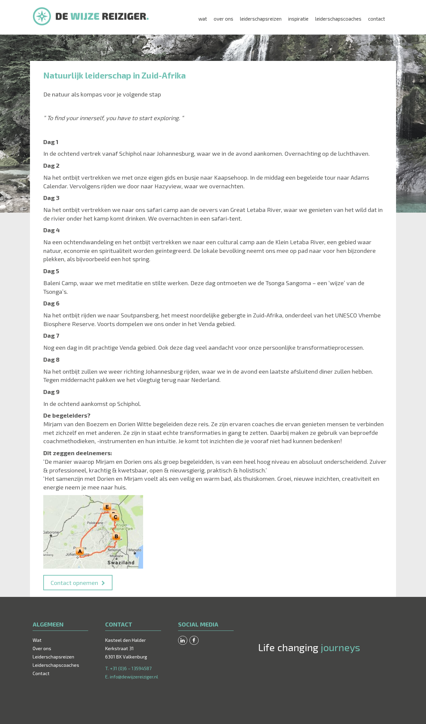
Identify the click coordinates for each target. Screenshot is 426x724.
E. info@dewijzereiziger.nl (131, 676)
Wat (202, 19)
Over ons (223, 19)
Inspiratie (298, 19)
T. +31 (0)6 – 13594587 (128, 668)
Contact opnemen (74, 582)
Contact (376, 19)
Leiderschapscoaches (338, 19)
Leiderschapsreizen (261, 19)
